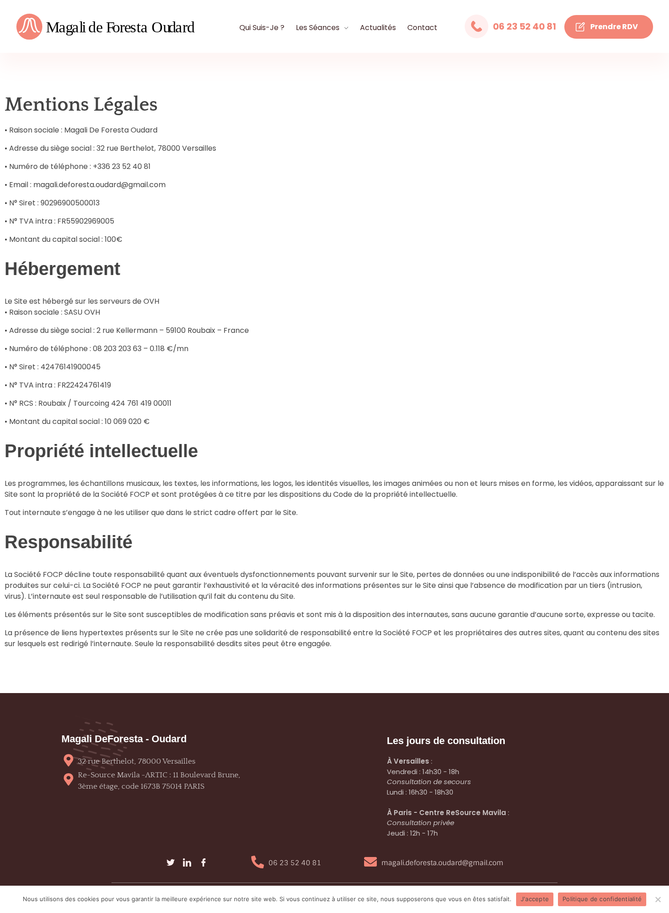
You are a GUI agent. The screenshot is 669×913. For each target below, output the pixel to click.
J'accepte (535, 899)
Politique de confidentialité (602, 899)
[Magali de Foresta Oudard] (120, 27)
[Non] (657, 899)
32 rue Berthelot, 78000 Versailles (136, 761)
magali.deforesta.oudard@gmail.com (442, 862)
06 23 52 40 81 (524, 26)
